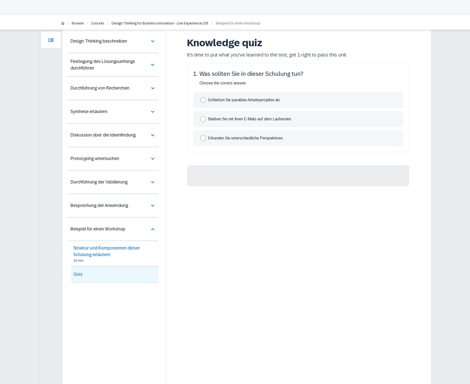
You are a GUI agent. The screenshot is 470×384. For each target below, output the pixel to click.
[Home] (62, 24)
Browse (78, 23)
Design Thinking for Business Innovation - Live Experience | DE (160, 23)
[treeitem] (113, 41)
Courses (97, 23)
